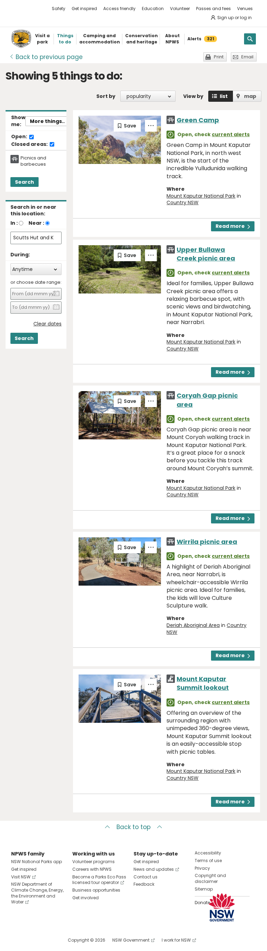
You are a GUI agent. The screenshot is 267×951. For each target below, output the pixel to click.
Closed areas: (30, 144)
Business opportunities (96, 890)
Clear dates (47, 324)
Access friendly (119, 8)
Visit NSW (21, 877)
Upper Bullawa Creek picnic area (206, 254)
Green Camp (198, 120)
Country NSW (183, 202)
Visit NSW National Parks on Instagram (32, 940)
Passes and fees (213, 8)
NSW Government (130, 940)
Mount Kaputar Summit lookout (203, 683)
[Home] (21, 39)
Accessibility (208, 853)
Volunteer (180, 8)
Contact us (145, 877)
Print (219, 56)
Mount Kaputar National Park (201, 195)
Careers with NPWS (92, 869)
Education (153, 8)
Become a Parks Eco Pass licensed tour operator (99, 880)
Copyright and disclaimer (210, 878)
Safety (58, 8)
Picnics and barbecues (33, 161)
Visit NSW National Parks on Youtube (47, 940)
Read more (230, 226)
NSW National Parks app (36, 862)
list (224, 96)
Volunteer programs (93, 862)
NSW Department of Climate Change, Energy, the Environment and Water (37, 892)
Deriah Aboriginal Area (193, 625)
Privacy (202, 868)
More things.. (47, 121)
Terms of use (208, 860)
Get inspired (84, 8)
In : (14, 223)
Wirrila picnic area (207, 541)
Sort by (105, 96)
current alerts (231, 134)
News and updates (154, 869)
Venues (245, 8)
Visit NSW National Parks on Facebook (17, 940)
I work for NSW (176, 940)
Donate (202, 902)
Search (24, 182)
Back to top (133, 827)
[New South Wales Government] (222, 907)
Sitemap (204, 889)
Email (247, 56)
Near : (36, 223)
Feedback (144, 884)
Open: (19, 137)
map (250, 96)
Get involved (85, 898)
